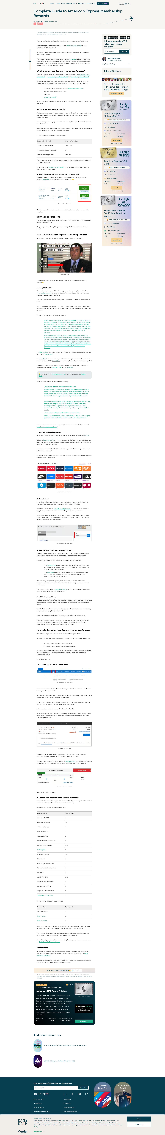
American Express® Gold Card (80, 77)
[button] (52, 3)
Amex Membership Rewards (62, 509)
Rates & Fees (48, 354)
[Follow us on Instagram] (79, 1094)
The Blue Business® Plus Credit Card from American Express (62, 413)
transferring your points (56, 167)
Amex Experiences (50, 97)
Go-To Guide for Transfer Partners (49, 942)
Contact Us (67, 1103)
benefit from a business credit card (47, 427)
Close (139, 1119)
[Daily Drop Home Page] (39, 3)
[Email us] (86, 1094)
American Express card (74, 46)
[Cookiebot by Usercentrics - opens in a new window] (22, 1131)
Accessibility (67, 1099)
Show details (38, 1131)
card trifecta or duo (61, 589)
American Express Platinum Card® (58, 77)
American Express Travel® (75, 88)
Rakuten (86, 435)
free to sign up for (48, 440)
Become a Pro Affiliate (70, 1111)
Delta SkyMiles (41, 850)
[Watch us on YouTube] (65, 1094)
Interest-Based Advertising (42, 1111)
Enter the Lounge (116, 93)
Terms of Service (39, 1107)
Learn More (83, 1021)
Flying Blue (46, 179)
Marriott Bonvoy (42, 921)
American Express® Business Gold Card (56, 402)
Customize (138, 1124)
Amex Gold (42, 359)
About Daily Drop (39, 1099)
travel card (72, 59)
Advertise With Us (69, 1107)
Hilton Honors (41, 916)
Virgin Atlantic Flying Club (45, 895)
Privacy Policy (38, 1103)
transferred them (70, 761)
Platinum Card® (44, 352)
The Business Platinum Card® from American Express (60, 387)
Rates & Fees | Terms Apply (84, 996)
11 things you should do (58, 374)
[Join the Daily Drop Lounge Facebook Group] (72, 1094)
